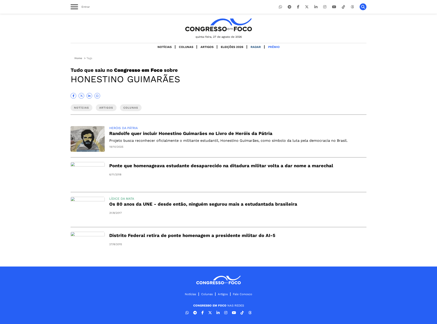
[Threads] (352, 7)
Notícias (165, 47)
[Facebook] (298, 7)
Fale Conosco (242, 294)
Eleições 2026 (232, 47)
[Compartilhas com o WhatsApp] (97, 96)
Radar (256, 47)
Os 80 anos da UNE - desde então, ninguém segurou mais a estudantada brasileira (203, 204)
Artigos (207, 47)
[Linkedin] (316, 7)
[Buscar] (363, 6)
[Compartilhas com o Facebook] (73, 96)
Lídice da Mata (121, 198)
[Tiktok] (343, 7)
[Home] (218, 25)
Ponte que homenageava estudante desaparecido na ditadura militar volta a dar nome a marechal (221, 165)
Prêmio (274, 47)
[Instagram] (324, 7)
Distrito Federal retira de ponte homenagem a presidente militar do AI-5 (192, 235)
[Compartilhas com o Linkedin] (89, 96)
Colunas (186, 47)
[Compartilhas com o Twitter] (81, 96)
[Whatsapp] (280, 7)
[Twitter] (307, 7)
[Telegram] (289, 7)
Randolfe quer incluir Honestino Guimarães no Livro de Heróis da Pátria (190, 133)
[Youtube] (334, 7)
